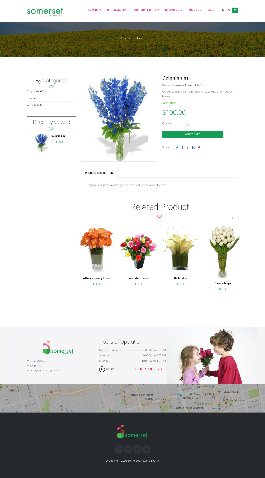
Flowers (32, 98)
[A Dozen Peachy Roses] (96, 249)
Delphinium (58, 136)
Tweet (177, 147)
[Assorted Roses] (138, 249)
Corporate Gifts (36, 91)
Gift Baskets (34, 104)
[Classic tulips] (222, 252)
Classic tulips (223, 283)
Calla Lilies (180, 278)
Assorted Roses (138, 278)
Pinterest (198, 147)
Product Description (99, 173)
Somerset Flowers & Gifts (187, 85)
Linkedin (193, 147)
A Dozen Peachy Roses (97, 278)
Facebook (182, 147)
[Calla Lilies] (180, 249)
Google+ (188, 147)
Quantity (167, 123)
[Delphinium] (41, 143)
